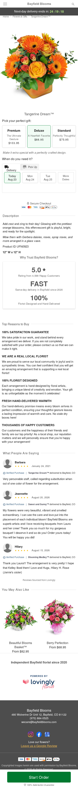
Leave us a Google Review (39, 746)
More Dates (65, 177)
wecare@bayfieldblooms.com (39, 722)
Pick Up (32, 167)
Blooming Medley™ (38, 557)
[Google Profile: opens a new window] (47, 734)
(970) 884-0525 (39, 718)
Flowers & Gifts (20, 16)
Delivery (11, 169)
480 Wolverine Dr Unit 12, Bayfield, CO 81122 (39, 714)
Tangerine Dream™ (38, 473)
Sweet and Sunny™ (38, 504)
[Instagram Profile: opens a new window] (30, 734)
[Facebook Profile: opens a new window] (39, 734)
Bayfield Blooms (39, 3)
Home (6, 16)
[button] (70, 779)
